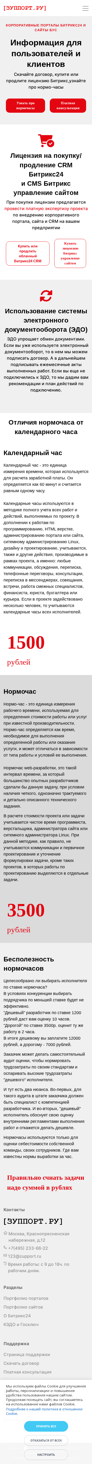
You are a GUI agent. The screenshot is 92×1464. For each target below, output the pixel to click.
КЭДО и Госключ (21, 1324)
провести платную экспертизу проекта (46, 208)
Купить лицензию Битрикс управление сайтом (70, 253)
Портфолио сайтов (23, 1307)
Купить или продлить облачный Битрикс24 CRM (28, 253)
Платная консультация (68, 105)
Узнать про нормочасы (25, 105)
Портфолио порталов (26, 1298)
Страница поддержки (27, 1354)
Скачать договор (21, 1363)
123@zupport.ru (24, 1256)
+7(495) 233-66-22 (28, 1248)
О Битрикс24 (17, 1315)
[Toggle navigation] (85, 9)
